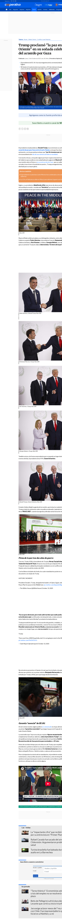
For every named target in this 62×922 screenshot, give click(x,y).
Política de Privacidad (49, 878)
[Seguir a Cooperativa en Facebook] (11, 1)
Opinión (39, 9)
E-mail (34, 870)
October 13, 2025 (47, 588)
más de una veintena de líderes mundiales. (45, 154)
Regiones (28, 9)
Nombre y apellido (37, 867)
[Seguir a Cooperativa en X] (13, 1)
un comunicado (47, 727)
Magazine (15, 9)
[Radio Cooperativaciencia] (48, 5)
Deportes (22, 9)
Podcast (45, 9)
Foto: (21, 73)
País (10, 9)
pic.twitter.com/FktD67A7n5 (28, 640)
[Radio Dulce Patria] (38, 4)
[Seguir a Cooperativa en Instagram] (15, 1)
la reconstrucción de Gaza (45, 162)
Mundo (34, 9)
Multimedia (51, 9)
